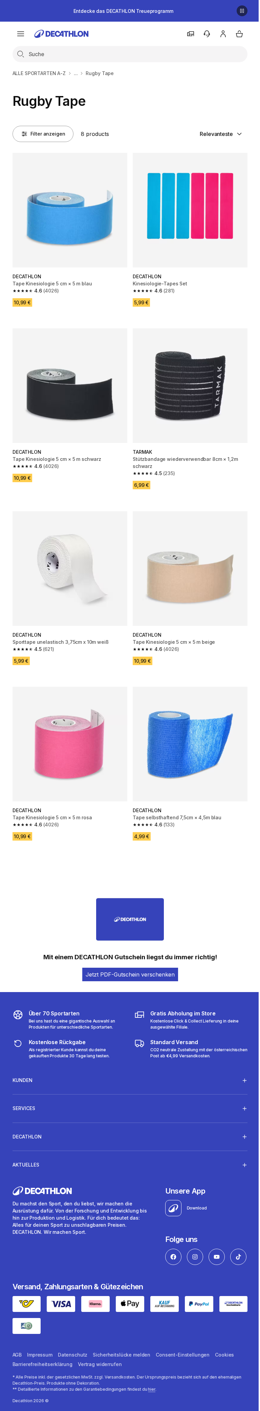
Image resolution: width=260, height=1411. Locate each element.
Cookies (224, 1365)
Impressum (39, 1365)
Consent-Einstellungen (183, 1365)
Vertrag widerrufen (100, 1375)
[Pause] (242, 10)
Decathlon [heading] (27, 1126)
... (76, 73)
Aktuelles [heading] (26, 1154)
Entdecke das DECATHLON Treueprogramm (123, 11)
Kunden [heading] (22, 1070)
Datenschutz (72, 1365)
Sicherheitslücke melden (121, 1365)
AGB (17, 1365)
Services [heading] (24, 1098)
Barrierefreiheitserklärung (42, 1375)
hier (151, 1399)
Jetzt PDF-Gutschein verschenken (130, 974)
